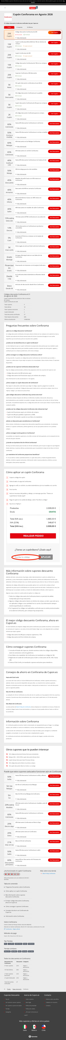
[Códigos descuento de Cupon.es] (4, 989)
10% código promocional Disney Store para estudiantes (23, 754)
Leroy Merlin (11, 943)
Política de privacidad (31, 1005)
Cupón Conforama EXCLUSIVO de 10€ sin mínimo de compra (17, 299)
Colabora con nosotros (51, 1002)
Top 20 (7, 999)
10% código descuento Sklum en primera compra (22, 763)
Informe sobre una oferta (52, 999)
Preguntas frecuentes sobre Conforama (18, 887)
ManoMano (14, 951)
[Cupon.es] (33, 8)
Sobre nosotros (30, 999)
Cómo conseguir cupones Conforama (17, 906)
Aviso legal (28, 1002)
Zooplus (25, 943)
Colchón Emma (18, 943)
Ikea (6, 943)
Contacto (48, 1005)
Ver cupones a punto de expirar (14, 1005)
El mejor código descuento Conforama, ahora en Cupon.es (17, 901)
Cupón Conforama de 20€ (11, 301)
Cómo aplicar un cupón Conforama (16, 891)
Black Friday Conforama (49, 873)
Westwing (25, 951)
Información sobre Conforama (15, 916)
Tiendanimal (31, 943)
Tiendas (7, 1009)
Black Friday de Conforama (23, 707)
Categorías (8, 1012)
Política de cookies (30, 1009)
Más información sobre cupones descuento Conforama (15, 896)
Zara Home (30, 951)
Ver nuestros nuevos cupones (13, 1002)
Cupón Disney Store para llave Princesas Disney (21, 760)
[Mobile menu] (5, 7)
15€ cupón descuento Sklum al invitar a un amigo (22, 766)
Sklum (19, 951)
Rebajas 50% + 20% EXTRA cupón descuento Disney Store (24, 757)
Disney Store (7, 951)
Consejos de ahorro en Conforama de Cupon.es (17, 911)
